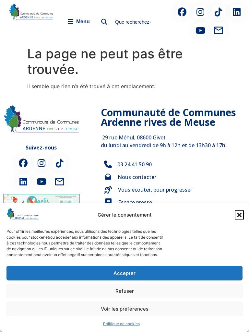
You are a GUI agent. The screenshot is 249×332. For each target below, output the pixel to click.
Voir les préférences (124, 309)
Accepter (124, 273)
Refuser (124, 291)
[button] (239, 215)
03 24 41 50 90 (134, 164)
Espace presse (135, 202)
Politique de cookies (121, 323)
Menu (78, 21)
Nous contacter (137, 177)
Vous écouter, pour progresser (155, 189)
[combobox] (131, 22)
